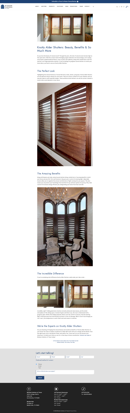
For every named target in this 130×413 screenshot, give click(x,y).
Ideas (66, 6)
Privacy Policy (73, 411)
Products (51, 6)
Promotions (73, 6)
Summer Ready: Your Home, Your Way (66, 342)
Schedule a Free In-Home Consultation (64, 1)
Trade (81, 6)
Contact (87, 6)
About (37, 6)
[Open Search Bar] (93, 6)
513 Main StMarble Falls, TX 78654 (33, 403)
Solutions (60, 6)
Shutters (43, 6)
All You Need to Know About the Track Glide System (65, 340)
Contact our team (85, 335)
